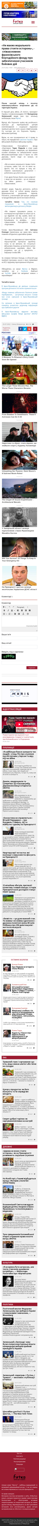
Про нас (19, 1453)
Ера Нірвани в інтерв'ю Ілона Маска (23, 968)
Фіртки (24, 269)
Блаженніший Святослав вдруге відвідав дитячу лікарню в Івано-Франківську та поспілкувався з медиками (18, 1207)
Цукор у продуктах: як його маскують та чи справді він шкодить (16, 1091)
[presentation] (4, 607)
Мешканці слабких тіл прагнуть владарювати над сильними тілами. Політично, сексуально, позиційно (23, 1014)
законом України (26, 139)
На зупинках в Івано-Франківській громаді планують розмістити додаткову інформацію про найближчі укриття (19, 305)
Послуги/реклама (19, 1462)
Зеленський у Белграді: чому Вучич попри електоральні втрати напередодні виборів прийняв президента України (19, 1345)
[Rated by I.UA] (19, 1469)
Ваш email (6, 643)
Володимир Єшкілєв (19, 1008)
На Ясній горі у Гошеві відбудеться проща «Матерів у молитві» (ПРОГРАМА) (19, 1180)
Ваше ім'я (6, 634)
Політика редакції (20, 1459)
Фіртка (18, 118)
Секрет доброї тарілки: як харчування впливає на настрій (17, 1119)
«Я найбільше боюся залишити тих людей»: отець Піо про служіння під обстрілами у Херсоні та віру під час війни (19, 755)
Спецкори (19, 1464)
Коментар (6, 603)
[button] (4, 607)
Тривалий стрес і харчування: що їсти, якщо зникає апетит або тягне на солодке (19, 1063)
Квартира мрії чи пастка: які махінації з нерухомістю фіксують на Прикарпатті (19, 854)
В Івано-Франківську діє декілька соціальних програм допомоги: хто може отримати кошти (19, 287)
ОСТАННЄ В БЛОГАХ (19, 959)
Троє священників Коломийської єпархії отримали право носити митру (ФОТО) (18, 1236)
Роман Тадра (17, 1030)
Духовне (7, 1146)
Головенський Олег (19, 984)
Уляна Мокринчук (19, 68)
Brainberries (20, 362)
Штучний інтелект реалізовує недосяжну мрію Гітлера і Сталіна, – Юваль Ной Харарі (23, 989)
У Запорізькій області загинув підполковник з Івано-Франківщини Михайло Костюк (18, 530)
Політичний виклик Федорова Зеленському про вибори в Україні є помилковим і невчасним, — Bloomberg (19, 1311)
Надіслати (32, 668)
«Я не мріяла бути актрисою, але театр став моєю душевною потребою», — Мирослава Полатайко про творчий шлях (18, 1270)
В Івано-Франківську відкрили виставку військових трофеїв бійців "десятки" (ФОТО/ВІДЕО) (19, 313)
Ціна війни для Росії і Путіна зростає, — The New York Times (17, 1412)
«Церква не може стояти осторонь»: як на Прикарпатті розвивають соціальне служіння (18, 1153)
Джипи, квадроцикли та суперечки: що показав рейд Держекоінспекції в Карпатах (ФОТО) (17, 784)
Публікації (8, 747)
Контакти (19, 1456)
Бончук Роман (17, 964)
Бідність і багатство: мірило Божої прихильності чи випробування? (21, 1035)
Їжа (4, 1057)
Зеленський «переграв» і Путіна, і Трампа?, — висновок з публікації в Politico (19, 1377)
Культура (7, 1262)
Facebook (24, 271)
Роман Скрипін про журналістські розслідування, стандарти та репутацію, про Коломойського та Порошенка (18, 737)
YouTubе (8, 273)
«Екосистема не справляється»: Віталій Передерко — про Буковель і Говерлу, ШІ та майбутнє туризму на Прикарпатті (19, 821)
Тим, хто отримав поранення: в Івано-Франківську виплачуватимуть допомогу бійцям (21, 204)
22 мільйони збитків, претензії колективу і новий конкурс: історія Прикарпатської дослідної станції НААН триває (19, 888)
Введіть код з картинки (12, 651)
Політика (8, 1304)
